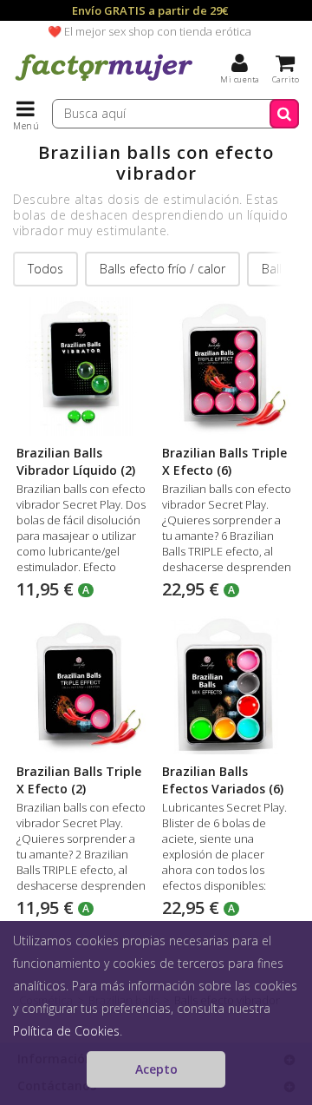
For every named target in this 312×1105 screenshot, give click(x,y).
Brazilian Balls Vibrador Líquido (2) (75, 461)
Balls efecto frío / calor (162, 268)
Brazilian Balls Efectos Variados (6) (222, 780)
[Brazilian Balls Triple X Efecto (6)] (227, 366)
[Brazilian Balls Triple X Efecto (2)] (81, 685)
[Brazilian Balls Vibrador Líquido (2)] (81, 366)
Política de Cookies (66, 1031)
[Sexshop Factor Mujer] (104, 82)
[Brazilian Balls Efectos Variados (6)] (227, 685)
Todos (45, 268)
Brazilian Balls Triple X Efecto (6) (224, 461)
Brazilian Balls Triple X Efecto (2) (78, 780)
